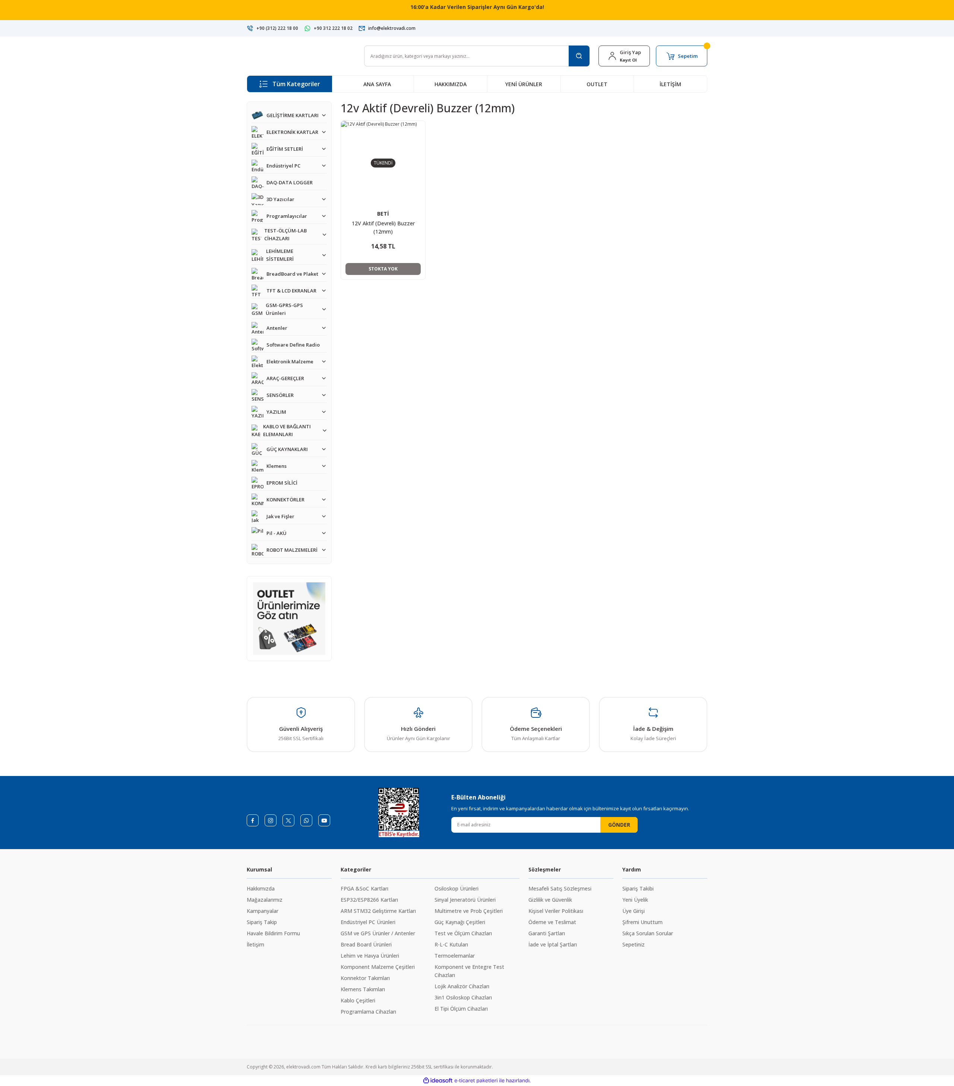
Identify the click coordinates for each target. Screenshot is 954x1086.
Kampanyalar (262, 910)
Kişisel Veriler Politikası (555, 910)
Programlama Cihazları (368, 1011)
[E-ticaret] (476, 1080)
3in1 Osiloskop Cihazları (463, 997)
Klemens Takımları (363, 989)
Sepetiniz (633, 944)
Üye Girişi (633, 910)
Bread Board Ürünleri (366, 944)
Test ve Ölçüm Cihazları (463, 933)
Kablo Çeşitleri (358, 1000)
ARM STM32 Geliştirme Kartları (378, 910)
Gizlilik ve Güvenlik (550, 899)
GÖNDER (619, 824)
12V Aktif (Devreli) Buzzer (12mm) (383, 227)
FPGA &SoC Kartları (364, 888)
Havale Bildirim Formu (273, 933)
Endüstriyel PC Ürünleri (368, 922)
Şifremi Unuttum (642, 922)
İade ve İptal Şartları (552, 944)
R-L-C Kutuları (451, 944)
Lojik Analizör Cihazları (462, 986)
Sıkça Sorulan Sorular (647, 933)
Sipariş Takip (262, 922)
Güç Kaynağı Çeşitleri (460, 922)
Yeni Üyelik (635, 899)
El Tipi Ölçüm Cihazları (461, 1008)
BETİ (383, 213)
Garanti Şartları (546, 933)
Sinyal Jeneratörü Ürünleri (465, 899)
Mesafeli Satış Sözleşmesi (559, 888)
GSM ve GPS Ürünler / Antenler (378, 933)
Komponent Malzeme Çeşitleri (378, 966)
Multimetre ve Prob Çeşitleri (469, 910)
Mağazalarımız (264, 899)
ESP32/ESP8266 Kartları (369, 899)
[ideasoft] (438, 1080)
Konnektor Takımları (365, 978)
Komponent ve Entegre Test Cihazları (469, 971)
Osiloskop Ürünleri (456, 888)
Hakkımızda (261, 888)
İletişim (255, 944)
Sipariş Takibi (638, 888)
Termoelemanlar (455, 955)
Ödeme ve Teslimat (552, 922)
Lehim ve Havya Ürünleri (370, 955)
